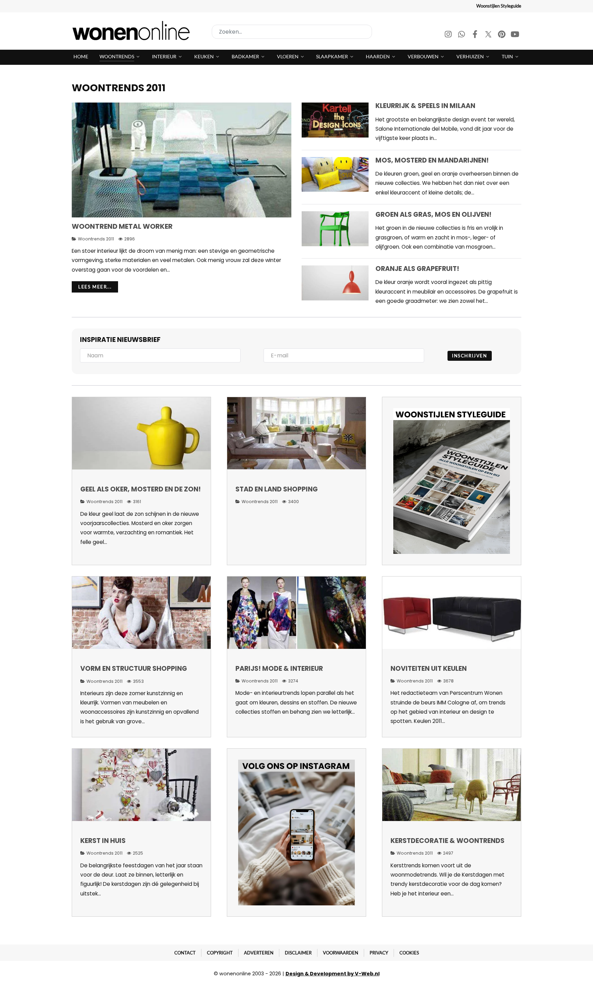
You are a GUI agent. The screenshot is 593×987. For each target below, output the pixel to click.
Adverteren (259, 952)
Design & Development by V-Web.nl (333, 973)
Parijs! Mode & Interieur (279, 668)
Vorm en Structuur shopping (133, 668)
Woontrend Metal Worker (122, 226)
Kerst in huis (103, 840)
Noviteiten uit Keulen (429, 668)
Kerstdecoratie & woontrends (447, 840)
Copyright (220, 952)
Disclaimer (298, 952)
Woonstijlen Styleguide (498, 6)
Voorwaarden (340, 952)
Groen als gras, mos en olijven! (433, 214)
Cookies (409, 952)
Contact (185, 952)
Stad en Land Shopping (276, 489)
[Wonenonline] (133, 30)
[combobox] (292, 32)
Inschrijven (469, 355)
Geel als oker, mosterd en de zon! (140, 489)
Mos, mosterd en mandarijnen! (432, 160)
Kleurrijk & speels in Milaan (425, 105)
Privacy (379, 952)
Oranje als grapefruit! (417, 268)
